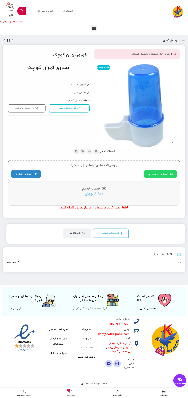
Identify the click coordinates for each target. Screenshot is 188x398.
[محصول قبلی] (13, 40)
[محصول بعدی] (4, 40)
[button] (94, 28)
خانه (184, 41)
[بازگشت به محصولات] (8, 40)
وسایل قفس (170, 41)
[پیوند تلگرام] (76, 151)
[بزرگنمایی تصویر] (173, 142)
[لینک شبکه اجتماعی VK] (83, 151)
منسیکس (86, 384)
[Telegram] (109, 363)
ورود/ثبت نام (9, 10)
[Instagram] (117, 363)
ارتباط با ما (15, 308)
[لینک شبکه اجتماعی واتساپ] (89, 151)
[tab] (111, 233)
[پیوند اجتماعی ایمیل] (96, 151)
